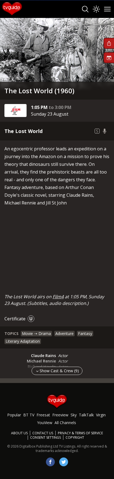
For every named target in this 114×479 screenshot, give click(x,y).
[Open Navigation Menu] (107, 9)
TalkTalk (86, 414)
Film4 (58, 297)
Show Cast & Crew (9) (59, 370)
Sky (74, 414)
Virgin (101, 414)
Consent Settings (45, 437)
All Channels (65, 422)
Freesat (43, 414)
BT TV (28, 414)
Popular (14, 414)
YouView (44, 422)
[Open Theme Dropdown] (96, 9)
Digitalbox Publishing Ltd (38, 446)
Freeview (60, 414)
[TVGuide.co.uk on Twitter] (63, 461)
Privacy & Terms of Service (80, 433)
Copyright (75, 437)
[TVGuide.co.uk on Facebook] (50, 461)
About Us (19, 433)
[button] (108, 43)
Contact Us (42, 433)
